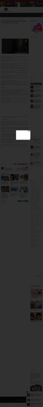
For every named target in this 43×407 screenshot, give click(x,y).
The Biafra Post (24, 139)
